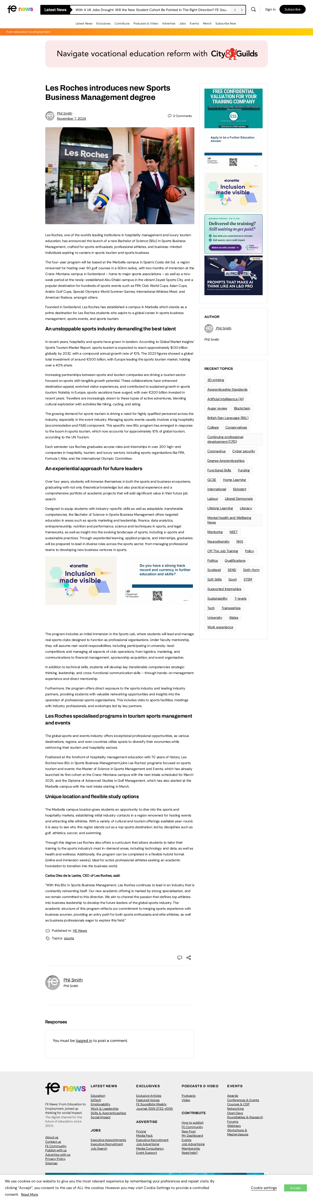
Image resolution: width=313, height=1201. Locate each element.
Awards (232, 1096)
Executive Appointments (108, 1140)
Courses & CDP (238, 1104)
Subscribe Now (225, 23)
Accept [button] (295, 1188)
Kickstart (239, 489)
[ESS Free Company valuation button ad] (233, 108)
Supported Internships (224, 589)
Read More (29, 1194)
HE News (80, 930)
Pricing (141, 1131)
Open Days (235, 1113)
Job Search (99, 1148)
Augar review (217, 408)
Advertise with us (57, 1155)
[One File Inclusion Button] (81, 602)
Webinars (234, 1126)
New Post (189, 1131)
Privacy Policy (55, 1159)
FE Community (56, 1146)
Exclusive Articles (148, 1096)
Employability (100, 1104)
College (213, 427)
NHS (239, 541)
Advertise (168, 23)
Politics (212, 560)
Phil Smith (64, 113)
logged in (84, 1040)
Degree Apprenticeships (226, 460)
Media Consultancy (150, 1148)
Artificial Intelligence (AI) (225, 399)
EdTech (96, 1100)
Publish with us (56, 1150)
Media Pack (144, 1135)
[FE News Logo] (20, 9)
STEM (248, 579)
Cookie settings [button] (264, 1187)
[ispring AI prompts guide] (233, 275)
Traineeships (231, 608)
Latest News (84, 23)
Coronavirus (216, 451)
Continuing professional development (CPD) (225, 439)
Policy (249, 551)
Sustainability (217, 598)
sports (69, 938)
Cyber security (243, 451)
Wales (233, 617)
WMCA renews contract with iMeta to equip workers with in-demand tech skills (138, 10)
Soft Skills (214, 579)
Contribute (122, 23)
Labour (212, 498)
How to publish (192, 1122)
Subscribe (293, 9)
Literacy (246, 508)
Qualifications (235, 560)
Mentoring (215, 532)
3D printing (215, 380)
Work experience (220, 627)
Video (186, 1100)
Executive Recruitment (107, 1144)
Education (98, 1096)
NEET (234, 532)
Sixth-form (251, 570)
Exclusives (103, 23)
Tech (211, 608)
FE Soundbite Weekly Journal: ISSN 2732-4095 (154, 1106)
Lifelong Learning (220, 508)
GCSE (211, 480)
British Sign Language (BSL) (227, 418)
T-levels (240, 598)
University (214, 617)
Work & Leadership (105, 1109)
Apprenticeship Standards (227, 389)
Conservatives (236, 427)
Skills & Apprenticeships (108, 1113)
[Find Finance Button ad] (233, 233)
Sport (232, 579)
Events (194, 23)
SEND (232, 570)
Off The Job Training (222, 551)
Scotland (214, 570)
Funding (244, 470)
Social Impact (101, 1117)
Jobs (182, 23)
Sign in (270, 9)
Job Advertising (147, 1144)
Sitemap (51, 1163)
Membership (191, 1148)
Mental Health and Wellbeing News (229, 520)
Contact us (53, 1142)
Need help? (190, 1153)
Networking (235, 1109)
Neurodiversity (218, 541)
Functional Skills (219, 470)
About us (51, 1137)
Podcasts (189, 1096)
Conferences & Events (243, 1100)
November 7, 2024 (71, 118)
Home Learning (234, 480)
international (216, 489)
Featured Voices (148, 1100)
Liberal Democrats (239, 498)
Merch (207, 23)
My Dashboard (192, 1135)
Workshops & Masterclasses (237, 1132)
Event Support (146, 1153)
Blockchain (242, 408)
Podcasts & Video (146, 23)
